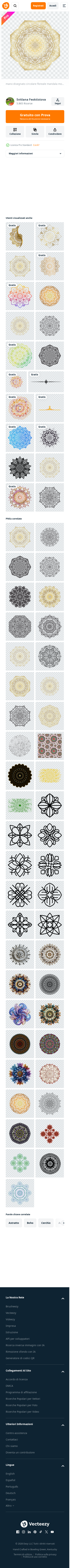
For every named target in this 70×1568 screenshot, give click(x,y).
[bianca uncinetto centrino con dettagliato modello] (20, 1223)
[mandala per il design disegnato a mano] (20, 266)
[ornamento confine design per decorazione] (20, 587)
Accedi (52, 5)
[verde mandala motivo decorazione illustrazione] (20, 1342)
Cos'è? (36, 145)
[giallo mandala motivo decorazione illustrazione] (20, 1312)
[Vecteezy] (5, 5)
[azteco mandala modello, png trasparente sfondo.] (20, 676)
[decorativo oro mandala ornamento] (20, 236)
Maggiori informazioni (21, 153)
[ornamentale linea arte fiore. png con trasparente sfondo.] (20, 1372)
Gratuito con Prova (35, 116)
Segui (58, 103)
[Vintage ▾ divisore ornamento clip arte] (23, 530)
